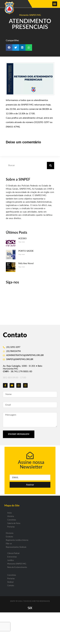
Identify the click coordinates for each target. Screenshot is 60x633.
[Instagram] (25, 385)
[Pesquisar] (50, 165)
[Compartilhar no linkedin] (22, 47)
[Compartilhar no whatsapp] (28, 47)
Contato (10, 586)
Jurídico (10, 560)
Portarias (11, 527)
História (10, 516)
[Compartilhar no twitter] (15, 47)
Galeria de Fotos (13, 523)
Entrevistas (12, 557)
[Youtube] (12, 385)
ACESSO (22, 238)
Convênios (11, 520)
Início (9, 513)
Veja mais (21, 242)
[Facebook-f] (5, 385)
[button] (54, 3)
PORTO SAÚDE (26, 251)
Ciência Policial (13, 553)
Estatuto (9, 537)
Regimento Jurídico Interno (17, 540)
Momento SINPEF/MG (30, 15)
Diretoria (9, 533)
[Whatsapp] (18, 385)
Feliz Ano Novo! (26, 263)
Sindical (10, 582)
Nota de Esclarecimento (17, 567)
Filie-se (9, 544)
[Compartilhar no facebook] (9, 47)
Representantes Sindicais (16, 547)
